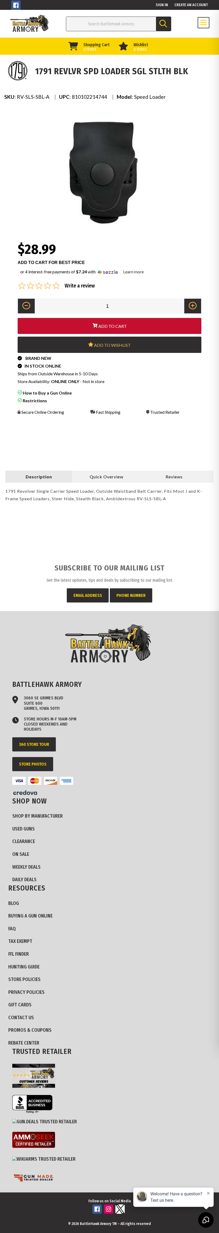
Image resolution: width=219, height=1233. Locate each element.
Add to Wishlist (112, 345)
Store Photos (32, 764)
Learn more (133, 271)
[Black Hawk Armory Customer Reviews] (35, 1076)
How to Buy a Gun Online (47, 392)
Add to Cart (112, 326)
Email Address (87, 595)
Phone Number (131, 595)
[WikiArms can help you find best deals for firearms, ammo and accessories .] (46, 1159)
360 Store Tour (34, 744)
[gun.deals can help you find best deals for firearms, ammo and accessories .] (46, 1122)
